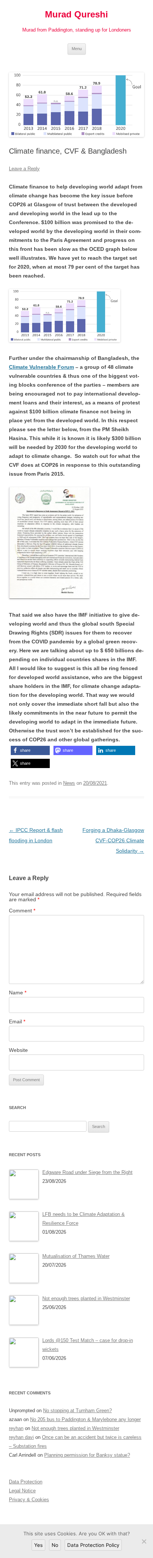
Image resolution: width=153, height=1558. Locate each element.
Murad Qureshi (76, 14)
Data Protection (25, 1482)
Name (17, 993)
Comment (22, 911)
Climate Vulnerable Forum (41, 367)
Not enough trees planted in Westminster (75, 1428)
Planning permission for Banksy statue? (87, 1455)
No (55, 1545)
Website (18, 1050)
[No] (143, 1541)
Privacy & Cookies (29, 1499)
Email (17, 1021)
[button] (30, 750)
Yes (38, 1545)
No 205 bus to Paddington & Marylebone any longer (85, 1419)
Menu (77, 48)
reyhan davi (21, 1437)
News (69, 783)
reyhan (16, 1428)
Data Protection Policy (93, 1545)
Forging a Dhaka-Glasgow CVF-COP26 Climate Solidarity (113, 840)
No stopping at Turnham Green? (77, 1410)
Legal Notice (22, 1490)
